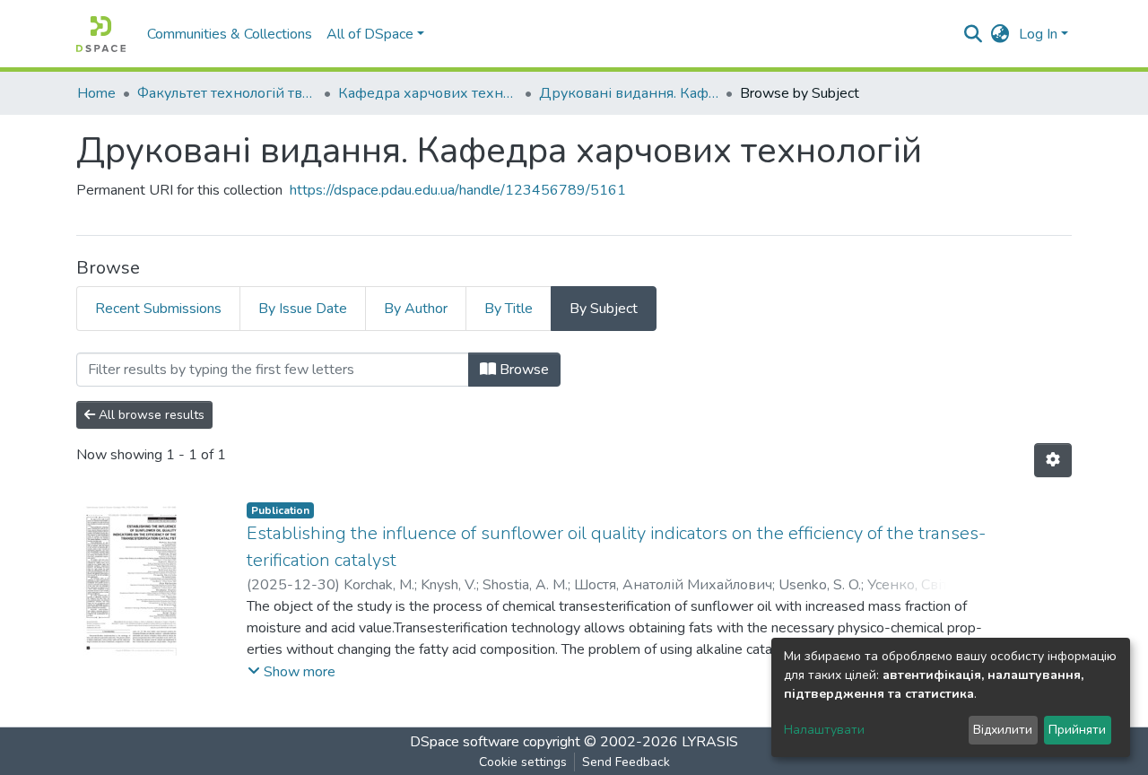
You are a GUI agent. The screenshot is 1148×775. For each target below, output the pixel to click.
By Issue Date (302, 308)
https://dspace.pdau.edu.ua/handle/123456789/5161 (458, 190)
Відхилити (1002, 729)
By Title (508, 308)
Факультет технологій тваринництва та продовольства (227, 93)
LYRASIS (710, 742)
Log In (1038, 34)
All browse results (149, 414)
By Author (416, 308)
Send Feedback (626, 762)
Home (96, 93)
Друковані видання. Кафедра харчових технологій (628, 93)
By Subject (604, 308)
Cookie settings (523, 762)
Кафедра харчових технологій (427, 93)
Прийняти (1077, 729)
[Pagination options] (1053, 460)
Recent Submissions (158, 308)
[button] (1000, 34)
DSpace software (464, 742)
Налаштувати (824, 729)
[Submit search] (973, 34)
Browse (522, 369)
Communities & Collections (229, 34)
